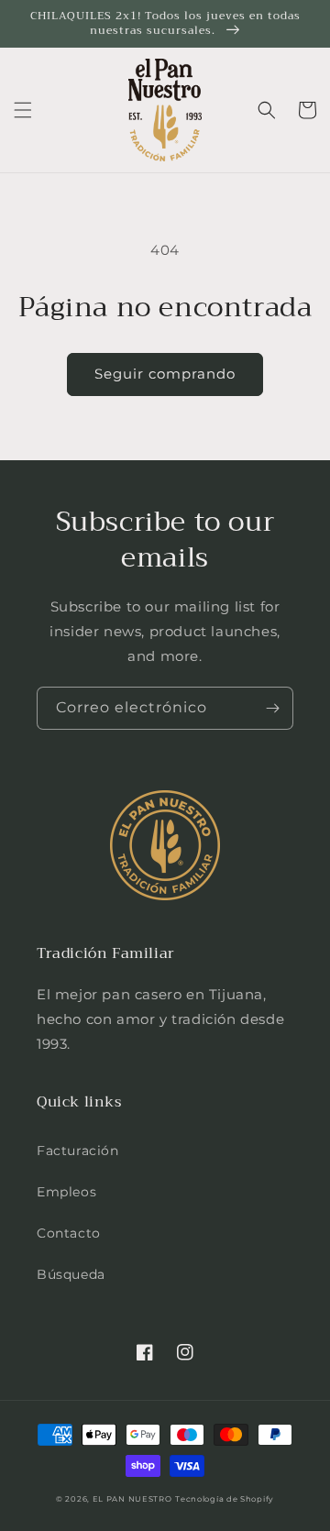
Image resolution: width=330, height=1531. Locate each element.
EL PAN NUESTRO (132, 1498)
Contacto (69, 1233)
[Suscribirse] (272, 708)
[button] (23, 110)
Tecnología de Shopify (224, 1498)
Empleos (66, 1192)
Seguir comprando (165, 373)
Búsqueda (71, 1274)
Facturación (78, 1150)
